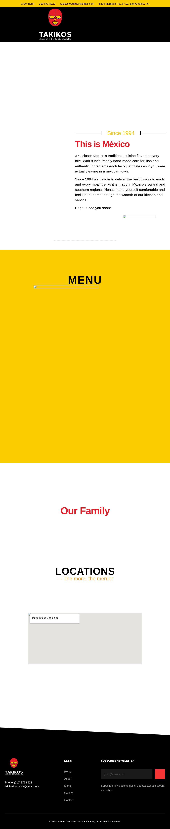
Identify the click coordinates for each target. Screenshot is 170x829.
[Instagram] (95, 25)
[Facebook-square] (6, 794)
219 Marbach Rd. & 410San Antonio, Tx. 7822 (86, 597)
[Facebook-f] (90, 25)
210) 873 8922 (23, 782)
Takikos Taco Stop (66, 821)
